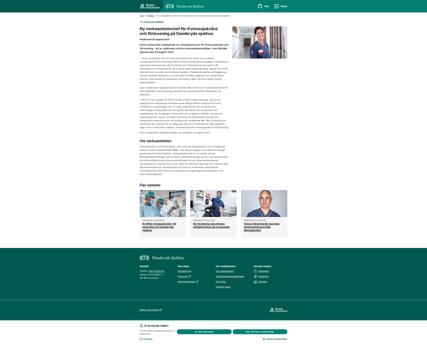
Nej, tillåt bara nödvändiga (260, 331)
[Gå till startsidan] (150, 6)
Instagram (263, 271)
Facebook (263, 276)
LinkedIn (262, 281)
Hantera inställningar (276, 339)
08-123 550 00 (156, 271)
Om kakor (148, 339)
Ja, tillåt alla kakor (204, 331)
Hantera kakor (223, 286)
